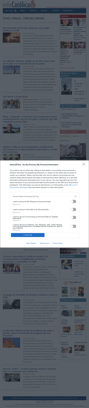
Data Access (44, 243)
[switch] (73, 201)
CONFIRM (28, 235)
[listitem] (44, 196)
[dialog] (44, 204)
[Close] (84, 165)
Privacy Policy (58, 243)
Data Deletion (31, 243)
